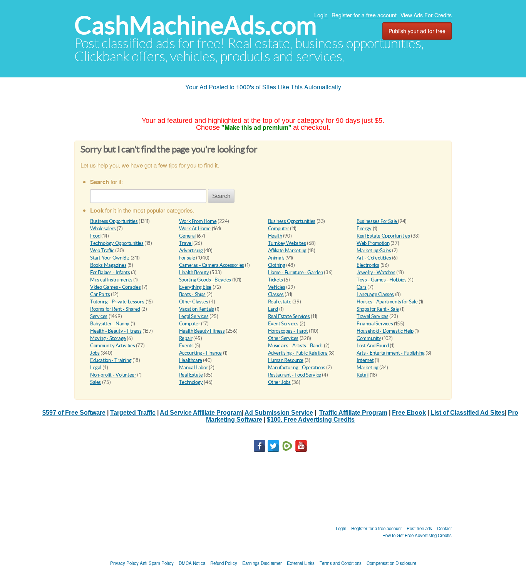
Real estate (279, 302)
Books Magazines (108, 265)
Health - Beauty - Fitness (115, 331)
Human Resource (286, 360)
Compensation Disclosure (391, 563)
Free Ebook (409, 412)
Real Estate (191, 375)
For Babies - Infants (110, 272)
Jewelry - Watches (376, 272)
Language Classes (375, 294)
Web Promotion (373, 243)
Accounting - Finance (200, 353)
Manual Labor (193, 367)
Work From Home (198, 221)
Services (98, 316)
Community (369, 338)
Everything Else (195, 287)
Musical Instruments (111, 280)
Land (273, 309)
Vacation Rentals (196, 309)
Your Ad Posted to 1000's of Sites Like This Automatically (263, 86)
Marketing (368, 367)
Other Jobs (279, 382)
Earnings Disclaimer (262, 563)
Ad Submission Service (279, 412)
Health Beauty (194, 272)
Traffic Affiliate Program (353, 412)
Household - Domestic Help (385, 331)
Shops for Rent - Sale (378, 309)
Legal (95, 367)
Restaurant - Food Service (294, 375)
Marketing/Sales (374, 250)
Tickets (275, 280)
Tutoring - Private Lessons (117, 302)
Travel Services (372, 316)
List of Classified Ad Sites (468, 412)
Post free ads (419, 528)
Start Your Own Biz (109, 258)
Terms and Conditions (341, 563)
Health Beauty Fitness (202, 331)
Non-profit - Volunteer (113, 375)
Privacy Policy (124, 563)
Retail (363, 375)
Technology (191, 382)
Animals (276, 258)
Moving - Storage (108, 338)
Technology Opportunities (117, 243)
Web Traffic (102, 250)
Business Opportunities (113, 221)
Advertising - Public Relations (298, 353)
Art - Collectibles (374, 258)
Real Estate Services (289, 316)
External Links (301, 563)
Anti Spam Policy (157, 563)
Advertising (191, 250)
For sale (187, 258)
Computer (278, 228)
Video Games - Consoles (115, 287)
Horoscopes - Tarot (288, 331)
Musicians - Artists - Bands (295, 345)
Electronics (368, 265)
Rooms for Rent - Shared (115, 309)
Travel (186, 243)
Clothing (276, 265)
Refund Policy (223, 563)
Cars (361, 287)
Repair (186, 338)
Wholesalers (103, 228)
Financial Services (375, 324)
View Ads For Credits (426, 15)
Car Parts (100, 294)
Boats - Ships (192, 294)
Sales (95, 382)
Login (321, 15)
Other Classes (193, 302)
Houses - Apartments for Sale (387, 302)
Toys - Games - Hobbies (381, 280)
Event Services (283, 324)
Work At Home (195, 228)
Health (275, 236)
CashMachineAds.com (195, 25)
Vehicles (276, 287)
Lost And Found (373, 345)
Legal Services (194, 316)
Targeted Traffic (133, 412)
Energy (364, 228)
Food (95, 236)
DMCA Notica (192, 563)
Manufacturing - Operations (296, 367)
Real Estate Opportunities (383, 236)
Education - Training (110, 360)
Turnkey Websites (287, 243)
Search (221, 196)
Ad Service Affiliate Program (201, 412)
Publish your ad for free (417, 31)
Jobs (94, 353)
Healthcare (190, 360)
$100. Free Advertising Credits (311, 419)
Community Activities (112, 345)
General (187, 236)
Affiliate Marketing (287, 250)
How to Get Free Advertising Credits (417, 535)
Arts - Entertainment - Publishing (390, 353)
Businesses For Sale (377, 221)
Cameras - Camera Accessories (211, 265)
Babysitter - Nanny (109, 324)
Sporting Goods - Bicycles (205, 280)
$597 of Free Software (74, 412)
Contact (444, 528)
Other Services (283, 338)
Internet (365, 360)
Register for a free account (364, 15)
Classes (276, 294)
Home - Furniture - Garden (295, 272)
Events (186, 345)
